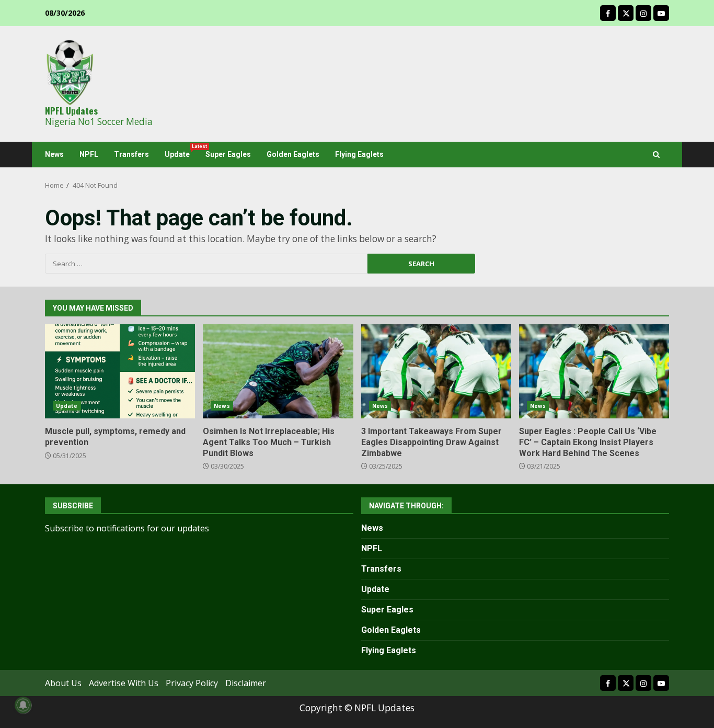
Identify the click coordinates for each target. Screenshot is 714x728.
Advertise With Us (123, 683)
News (54, 154)
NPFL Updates (71, 110)
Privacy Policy (192, 683)
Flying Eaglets (359, 154)
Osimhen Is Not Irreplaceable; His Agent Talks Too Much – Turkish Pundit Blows (278, 371)
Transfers (131, 154)
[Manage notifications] (23, 705)
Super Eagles (228, 154)
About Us (63, 683)
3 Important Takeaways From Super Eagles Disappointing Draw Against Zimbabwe (436, 371)
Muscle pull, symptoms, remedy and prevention (120, 371)
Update (181, 151)
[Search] (656, 154)
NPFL (88, 154)
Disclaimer (245, 683)
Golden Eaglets (293, 154)
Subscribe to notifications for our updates (127, 528)
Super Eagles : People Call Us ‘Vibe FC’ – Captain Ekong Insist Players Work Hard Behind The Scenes (594, 371)
